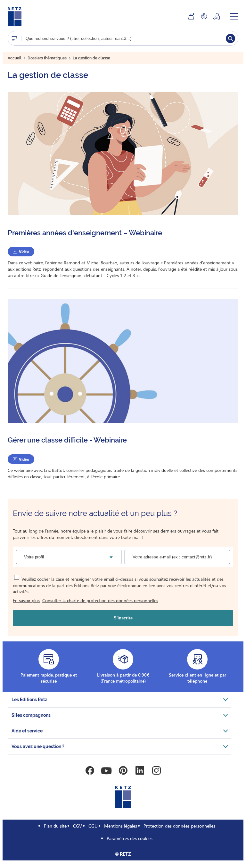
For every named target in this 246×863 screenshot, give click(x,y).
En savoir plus (26, 600)
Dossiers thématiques (47, 58)
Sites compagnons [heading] (31, 715)
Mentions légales (120, 826)
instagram (156, 771)
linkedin (139, 771)
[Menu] (234, 16)
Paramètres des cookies (129, 838)
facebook (89, 771)
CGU (93, 826)
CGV (77, 826)
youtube (106, 771)
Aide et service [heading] (27, 730)
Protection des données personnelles (179, 826)
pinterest (123, 771)
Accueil (14, 58)
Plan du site (55, 826)
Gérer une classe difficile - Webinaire (67, 440)
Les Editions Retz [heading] (29, 699)
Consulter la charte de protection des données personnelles (100, 600)
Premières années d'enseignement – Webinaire (85, 233)
